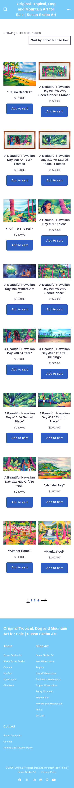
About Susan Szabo (14, 661)
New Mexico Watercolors (49, 703)
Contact (7, 667)
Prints (39, 709)
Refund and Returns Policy (18, 747)
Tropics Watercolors (46, 685)
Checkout (8, 685)
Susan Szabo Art (12, 655)
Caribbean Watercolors (48, 679)
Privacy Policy (48, 772)
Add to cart (19, 108)
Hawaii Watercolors (46, 673)
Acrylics (40, 667)
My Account (9, 679)
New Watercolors (45, 661)
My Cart (7, 673)
